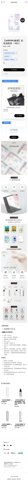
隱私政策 (14, 479)
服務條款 (9, 479)
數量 (4, 63)
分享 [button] (6, 74)
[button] (1, 2)
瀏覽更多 (14, 137)
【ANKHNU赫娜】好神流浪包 (13, 107)
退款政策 (19, 479)
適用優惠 (5, 50)
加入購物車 (14, 69)
